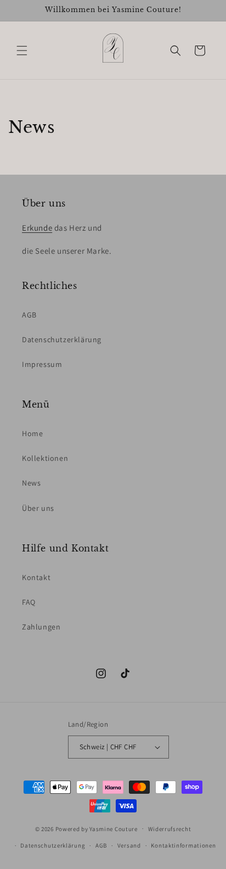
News (31, 483)
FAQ (29, 602)
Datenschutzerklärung (61, 339)
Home (32, 433)
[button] (22, 50)
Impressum (42, 364)
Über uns (38, 508)
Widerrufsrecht (169, 829)
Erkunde (37, 227)
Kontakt (36, 577)
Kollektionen (45, 458)
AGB (29, 315)
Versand (129, 845)
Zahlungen (41, 627)
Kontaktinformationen (183, 845)
